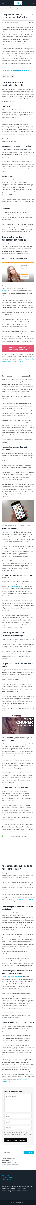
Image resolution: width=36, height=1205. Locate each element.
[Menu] (3, 3)
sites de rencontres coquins (12, 977)
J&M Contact (24, 1043)
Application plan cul (7, 1160)
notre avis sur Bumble (17, 586)
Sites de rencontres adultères (10, 1164)
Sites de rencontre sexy (8, 1158)
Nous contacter (6, 1179)
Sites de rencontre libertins (9, 1162)
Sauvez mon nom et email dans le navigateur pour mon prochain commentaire (17, 1133)
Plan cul (31, 22)
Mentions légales (7, 1177)
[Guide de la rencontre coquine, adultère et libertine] (18, 3)
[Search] (33, 3)
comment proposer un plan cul (24, 899)
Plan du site (5, 1176)
